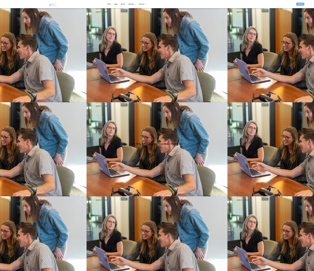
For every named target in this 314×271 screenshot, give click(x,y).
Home (109, 4)
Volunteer (131, 4)
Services (141, 4)
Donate (123, 4)
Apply (116, 4)
